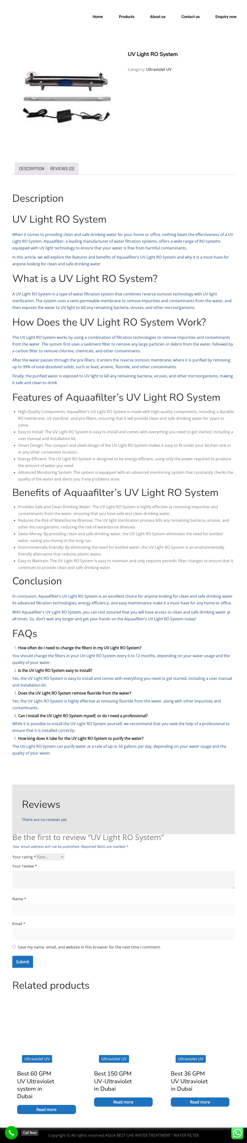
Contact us (190, 16)
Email (18, 923)
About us (157, 16)
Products (126, 16)
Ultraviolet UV (159, 69)
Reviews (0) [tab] (62, 169)
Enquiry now (226, 16)
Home (98, 16)
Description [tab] (31, 169)
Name (19, 899)
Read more (46, 1109)
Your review (24, 866)
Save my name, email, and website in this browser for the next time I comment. (89, 947)
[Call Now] (11, 1132)
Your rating (24, 857)
